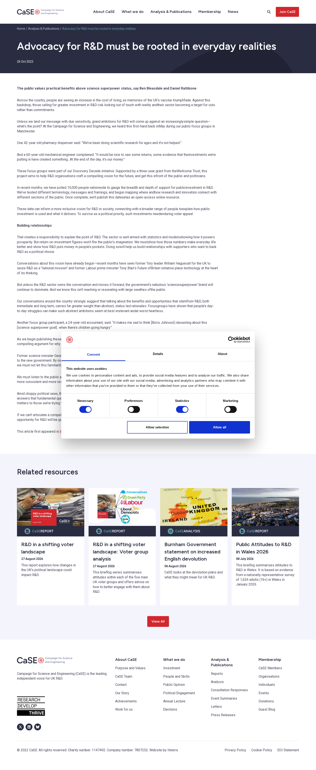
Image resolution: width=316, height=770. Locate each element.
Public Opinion (174, 685)
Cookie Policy (261, 750)
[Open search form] (271, 12)
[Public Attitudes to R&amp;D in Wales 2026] (265, 507)
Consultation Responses (229, 690)
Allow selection (157, 427)
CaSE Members (270, 668)
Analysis (217, 682)
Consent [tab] (93, 354)
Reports (217, 674)
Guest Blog (267, 709)
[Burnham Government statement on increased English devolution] (193, 507)
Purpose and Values (130, 668)
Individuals (267, 685)
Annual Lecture (174, 701)
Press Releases (223, 715)
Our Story (122, 693)
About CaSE (104, 11)
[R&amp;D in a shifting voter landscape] (50, 507)
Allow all (219, 427)
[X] (20, 727)
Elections (170, 709)
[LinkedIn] (29, 727)
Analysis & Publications (171, 11)
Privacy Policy (235, 750)
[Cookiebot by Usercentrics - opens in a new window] (231, 339)
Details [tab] (158, 354)
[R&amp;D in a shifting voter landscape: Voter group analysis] (122, 507)
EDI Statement (288, 750)
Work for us (124, 709)
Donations (266, 701)
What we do (133, 11)
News (233, 11)
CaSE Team (123, 676)
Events (264, 693)
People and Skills (176, 676)
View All (158, 621)
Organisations (269, 676)
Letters (216, 707)
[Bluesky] (37, 727)
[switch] (134, 409)
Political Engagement (179, 693)
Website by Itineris (163, 750)
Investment (171, 668)
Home (21, 28)
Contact (121, 685)
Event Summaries (224, 698)
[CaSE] (40, 12)
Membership (209, 11)
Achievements (126, 701)
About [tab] (222, 354)
